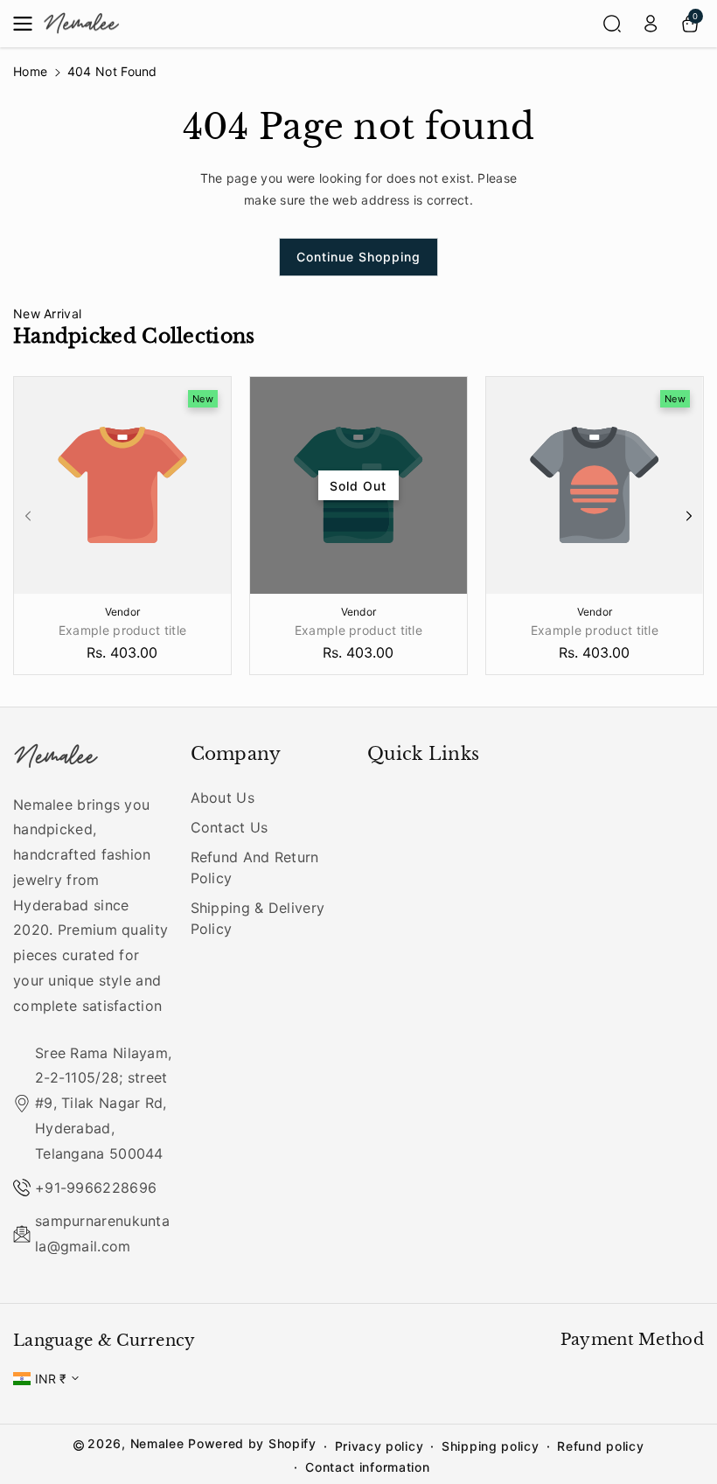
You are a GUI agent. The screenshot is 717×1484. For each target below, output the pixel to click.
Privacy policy (379, 1446)
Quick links (423, 753)
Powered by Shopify (252, 1443)
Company (236, 753)
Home (30, 71)
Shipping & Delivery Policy (258, 918)
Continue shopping (358, 256)
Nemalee (157, 1443)
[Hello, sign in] (650, 23)
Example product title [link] (122, 630)
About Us (222, 797)
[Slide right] (689, 516)
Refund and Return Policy (255, 867)
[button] (28, 23)
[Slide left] (28, 516)
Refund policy (600, 1446)
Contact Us (229, 827)
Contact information (367, 1467)
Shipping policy (490, 1446)
